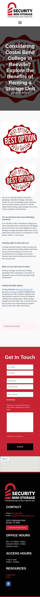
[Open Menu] (20, 22)
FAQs (8, 577)
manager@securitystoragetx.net (22, 515)
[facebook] (8, 584)
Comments (14, 400)
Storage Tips (10, 575)
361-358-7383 (17, 513)
